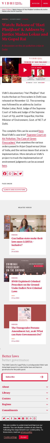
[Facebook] (4, 173)
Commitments (10, 410)
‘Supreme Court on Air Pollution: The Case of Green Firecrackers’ (24, 138)
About (5, 387)
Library (6, 392)
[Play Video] (25, 70)
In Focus (35, 3)
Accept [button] (24, 437)
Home (4, 9)
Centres (6, 398)
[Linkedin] (15, 173)
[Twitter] (20, 173)
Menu (45, 3)
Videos (9, 9)
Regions (6, 404)
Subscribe (10, 377)
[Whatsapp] (10, 173)
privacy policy (26, 432)
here (41, 130)
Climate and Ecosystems (14, 189)
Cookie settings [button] (10, 437)
